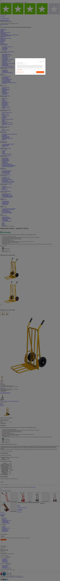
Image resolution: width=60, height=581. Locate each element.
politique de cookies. (20, 69)
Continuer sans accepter (42, 61)
